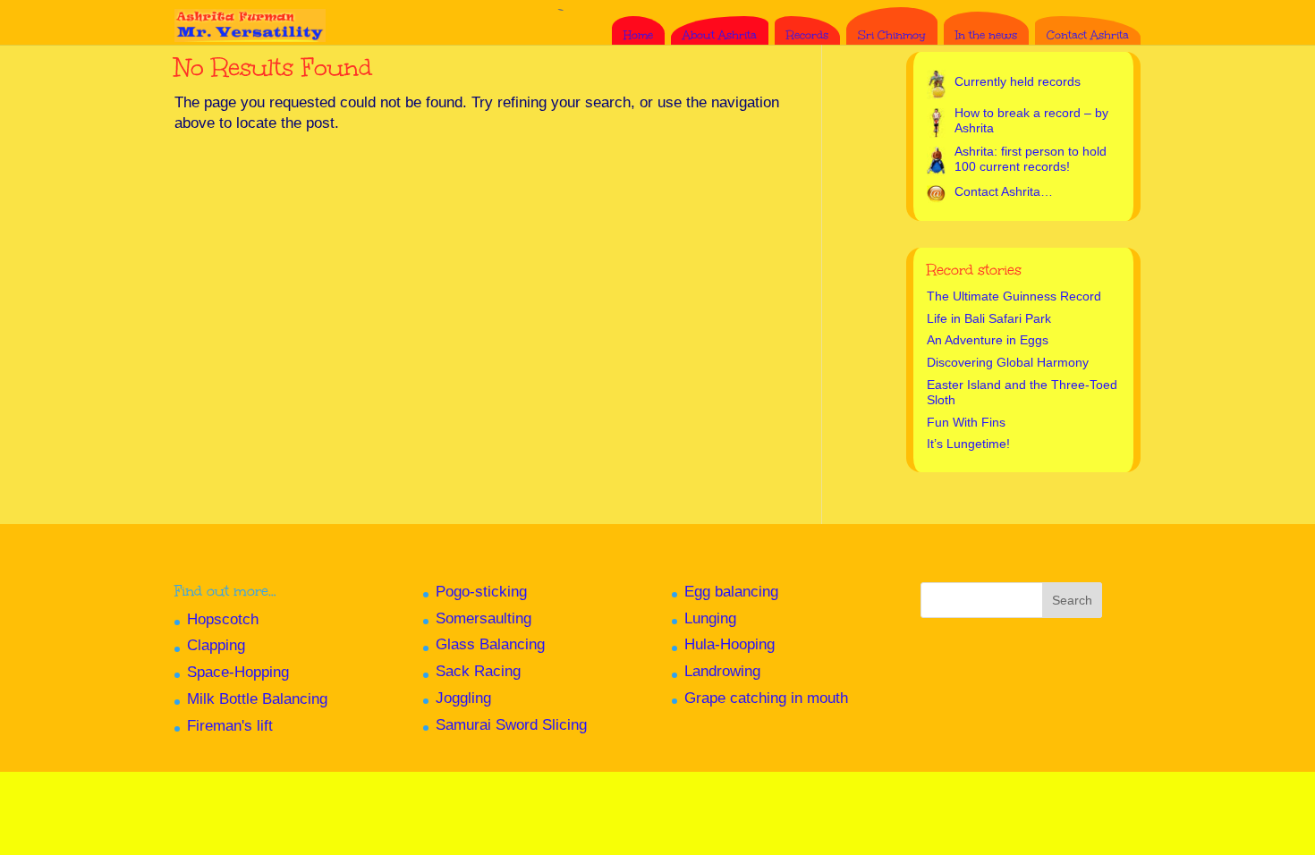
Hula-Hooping (729, 644)
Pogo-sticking (481, 591)
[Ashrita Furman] (250, 18)
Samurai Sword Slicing (511, 724)
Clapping (216, 645)
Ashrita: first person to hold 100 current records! (1030, 159)
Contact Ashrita (1088, 35)
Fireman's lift (230, 725)
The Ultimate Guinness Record (1014, 296)
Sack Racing (478, 671)
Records (807, 35)
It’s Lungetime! (968, 443)
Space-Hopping (238, 672)
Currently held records (1017, 81)
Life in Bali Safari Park (989, 318)
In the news (986, 35)
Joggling (463, 698)
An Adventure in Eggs (987, 340)
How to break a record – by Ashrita (1031, 121)
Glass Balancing (490, 644)
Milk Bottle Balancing (257, 698)
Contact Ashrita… (1003, 191)
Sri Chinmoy (892, 35)
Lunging (710, 618)
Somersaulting (483, 618)
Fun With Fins (966, 422)
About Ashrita (720, 35)
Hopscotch (223, 619)
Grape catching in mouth (766, 698)
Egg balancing (731, 591)
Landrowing (722, 671)
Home (638, 35)
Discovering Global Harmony (1008, 362)
